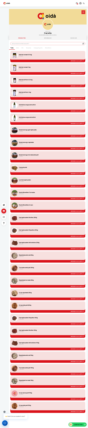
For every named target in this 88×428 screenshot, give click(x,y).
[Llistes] (2, 217)
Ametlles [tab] (48, 48)
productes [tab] (22, 38)
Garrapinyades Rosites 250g (28, 217)
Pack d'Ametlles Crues (26, 205)
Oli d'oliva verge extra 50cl (27, 117)
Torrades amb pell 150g (26, 368)
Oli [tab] (22, 48)
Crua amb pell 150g (25, 405)
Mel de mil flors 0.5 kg (25, 80)
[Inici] (2, 205)
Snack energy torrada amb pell (28, 155)
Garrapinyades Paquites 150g (28, 317)
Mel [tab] (17, 48)
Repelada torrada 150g (26, 380)
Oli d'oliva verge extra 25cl (27, 105)
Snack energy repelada (26, 142)
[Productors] (2, 211)
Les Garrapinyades (25, 180)
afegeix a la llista (77, 61)
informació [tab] (47, 38)
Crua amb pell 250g (25, 305)
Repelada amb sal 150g (26, 355)
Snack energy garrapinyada (28, 130)
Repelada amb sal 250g (26, 255)
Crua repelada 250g (25, 292)
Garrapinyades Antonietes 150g (29, 343)
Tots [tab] (11, 48)
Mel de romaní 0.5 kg (25, 54)
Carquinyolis (23, 167)
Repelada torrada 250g (26, 280)
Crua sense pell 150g (25, 393)
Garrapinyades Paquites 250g (28, 230)
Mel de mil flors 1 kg (25, 92)
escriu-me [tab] (73, 38)
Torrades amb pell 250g (26, 267)
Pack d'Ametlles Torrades (27, 192)
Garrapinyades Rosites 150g (28, 330)
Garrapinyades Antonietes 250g (29, 242)
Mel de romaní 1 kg (24, 67)
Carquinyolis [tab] (38, 48)
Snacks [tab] (28, 48)
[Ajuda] (2, 223)
